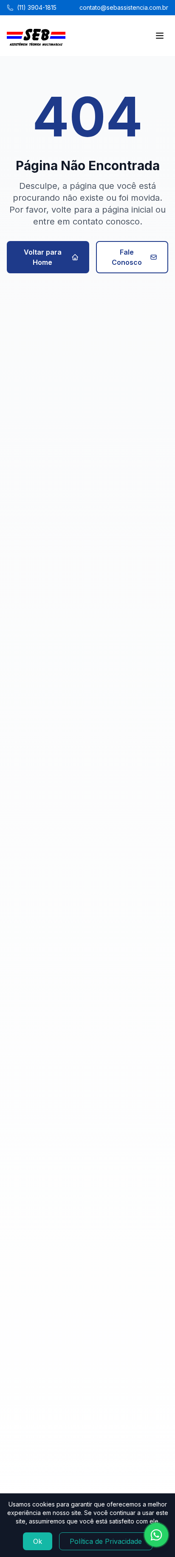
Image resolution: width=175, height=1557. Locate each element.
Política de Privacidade (106, 1541)
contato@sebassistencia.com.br (123, 7)
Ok (37, 1541)
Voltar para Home (43, 257)
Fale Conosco (127, 257)
